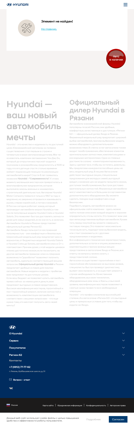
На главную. (49, 28)
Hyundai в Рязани (30, 223)
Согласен (118, 419)
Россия (14, 405)
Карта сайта (48, 405)
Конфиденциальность (96, 405)
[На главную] (17, 4)
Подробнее (93, 419)
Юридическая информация (70, 405)
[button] (12, 327)
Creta (49, 212)
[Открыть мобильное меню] (125, 4)
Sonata (31, 243)
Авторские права (118, 405)
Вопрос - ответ (21, 379)
